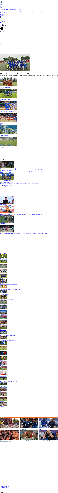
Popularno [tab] (1, 253)
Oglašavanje (7, 486)
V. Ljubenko (5, 186)
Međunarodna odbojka (16, 9)
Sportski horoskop (43, 11)
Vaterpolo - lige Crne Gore (20, 11)
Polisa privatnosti (9, 485)
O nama (2, 485)
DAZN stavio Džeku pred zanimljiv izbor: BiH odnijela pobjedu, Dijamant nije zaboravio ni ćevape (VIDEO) (29, 429)
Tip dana (49, 11)
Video (27, 11)
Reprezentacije (20, 9)
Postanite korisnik (2, 486)
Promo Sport (39, 11)
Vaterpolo (16, 11)
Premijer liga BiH (5, 9)
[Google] (1, 21)
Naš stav (37, 11)
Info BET (35, 11)
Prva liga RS (1, 9)
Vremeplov (29, 11)
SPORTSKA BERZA (2, 15)
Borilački (12, 11)
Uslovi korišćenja (5, 485)
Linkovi (1, 487)
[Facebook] (2, 21)
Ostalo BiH (1, 71)
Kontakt (5, 486)
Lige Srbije (9, 9)
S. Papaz (5, 181)
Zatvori (1, 491)
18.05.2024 (1, 44)
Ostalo (7, 9)
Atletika (9, 11)
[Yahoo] (6, 21)
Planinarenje (14, 11)
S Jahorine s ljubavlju (2, 12)
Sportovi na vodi (25, 11)
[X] (4, 21)
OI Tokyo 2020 (46, 11)
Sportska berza (3, 11)
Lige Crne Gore (12, 9)
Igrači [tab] (5, 253)
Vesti (2, 24)
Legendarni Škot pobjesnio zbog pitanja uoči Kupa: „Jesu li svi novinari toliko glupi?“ (47, 429)
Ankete (3, 487)
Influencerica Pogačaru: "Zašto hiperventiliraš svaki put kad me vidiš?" (9, 428)
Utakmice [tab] (4, 253)
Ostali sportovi (32, 11)
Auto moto (7, 11)
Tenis (5, 11)
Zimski (1, 11)
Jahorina (10, 224)
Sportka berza (5, 487)
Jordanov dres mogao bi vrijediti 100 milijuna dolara (26, 440)
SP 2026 (1, 5)
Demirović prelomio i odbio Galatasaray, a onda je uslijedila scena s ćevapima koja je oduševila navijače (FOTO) (8, 441)
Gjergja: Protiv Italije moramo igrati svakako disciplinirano (46, 440)
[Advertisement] (20, 37)
